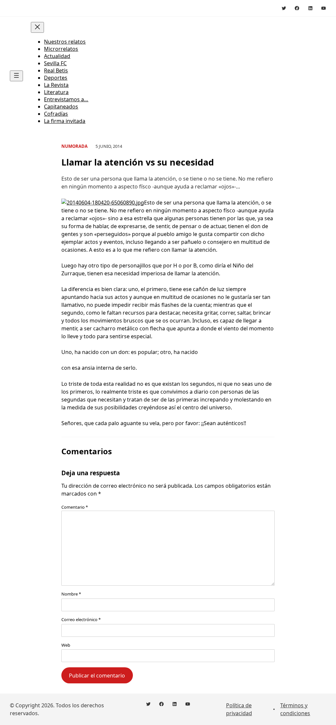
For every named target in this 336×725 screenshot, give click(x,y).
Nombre (71, 594)
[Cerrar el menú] (37, 27)
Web (65, 645)
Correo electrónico (81, 619)
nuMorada (74, 146)
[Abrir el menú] (16, 75)
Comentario (74, 507)
